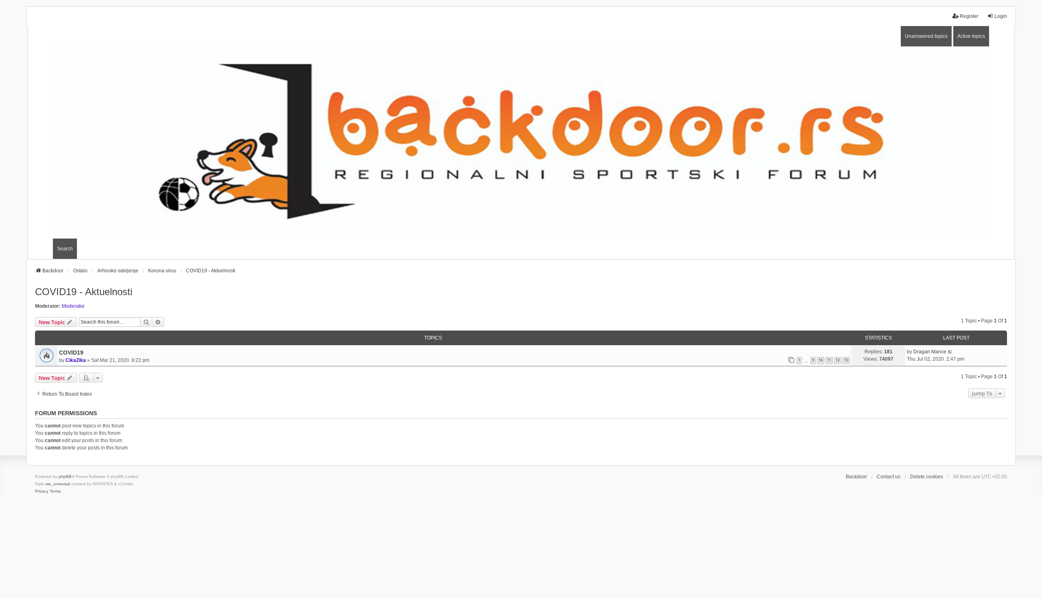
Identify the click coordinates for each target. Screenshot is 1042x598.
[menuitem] (41, 491)
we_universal (58, 484)
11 (829, 360)
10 (821, 360)
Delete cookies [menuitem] (926, 477)
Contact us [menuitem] (888, 477)
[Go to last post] (950, 351)
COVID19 (71, 352)
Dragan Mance (929, 352)
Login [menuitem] (1000, 16)
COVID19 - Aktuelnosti (83, 291)
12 (838, 360)
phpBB (65, 476)
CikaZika (76, 360)
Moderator (73, 306)
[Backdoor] (521, 142)
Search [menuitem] (65, 249)
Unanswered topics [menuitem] (926, 36)
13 (846, 360)
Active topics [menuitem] (971, 36)
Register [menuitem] (969, 16)
